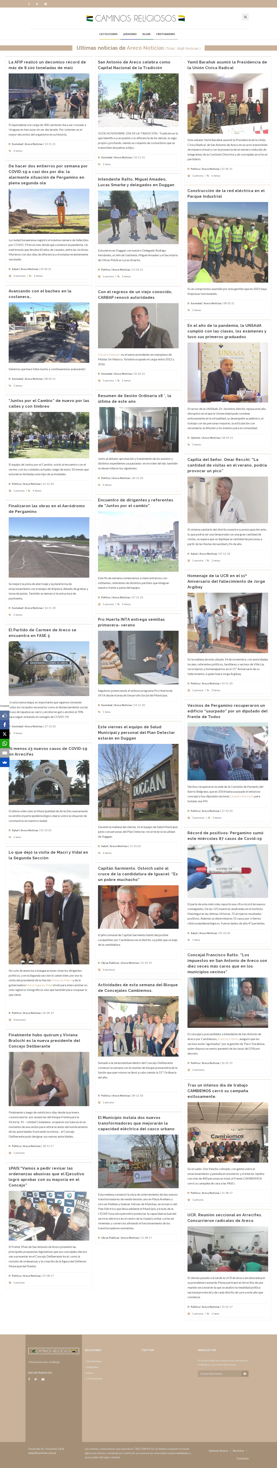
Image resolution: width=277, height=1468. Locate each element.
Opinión (195, 437)
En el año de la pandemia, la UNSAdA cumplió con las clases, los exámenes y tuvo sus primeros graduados (226, 331)
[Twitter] (39, 4)
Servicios (238, 1450)
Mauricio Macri (62, 980)
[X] (4, 734)
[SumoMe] (4, 762)
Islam (146, 34)
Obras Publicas (110, 962)
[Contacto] (45, 4)
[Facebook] (30, 4)
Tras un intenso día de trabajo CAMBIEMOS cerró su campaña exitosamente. (217, 1091)
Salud (15, 269)
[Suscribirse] (244, 1373)
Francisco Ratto (228, 1039)
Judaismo (130, 34)
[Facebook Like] (4, 715)
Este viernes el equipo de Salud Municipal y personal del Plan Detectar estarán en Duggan (136, 732)
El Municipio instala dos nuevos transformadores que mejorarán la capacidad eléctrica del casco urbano (136, 1123)
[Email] (4, 753)
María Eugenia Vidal (39, 985)
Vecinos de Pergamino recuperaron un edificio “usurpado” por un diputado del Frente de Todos (227, 711)
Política (195, 168)
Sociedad (17, 144)
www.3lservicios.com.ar (42, 1452)
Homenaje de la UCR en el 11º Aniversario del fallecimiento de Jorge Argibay (226, 581)
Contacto (242, 1458)
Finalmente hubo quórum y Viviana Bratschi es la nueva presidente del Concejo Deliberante (44, 1041)
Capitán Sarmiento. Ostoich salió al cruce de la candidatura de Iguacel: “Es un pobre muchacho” (138, 874)
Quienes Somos (218, 1450)
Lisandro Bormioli (241, 796)
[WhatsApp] (4, 743)
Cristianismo (165, 34)
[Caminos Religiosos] (138, 18)
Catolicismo (108, 34)
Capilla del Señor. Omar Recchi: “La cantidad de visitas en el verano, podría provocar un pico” (227, 465)
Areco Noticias (145, 48)
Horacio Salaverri (109, 354)
